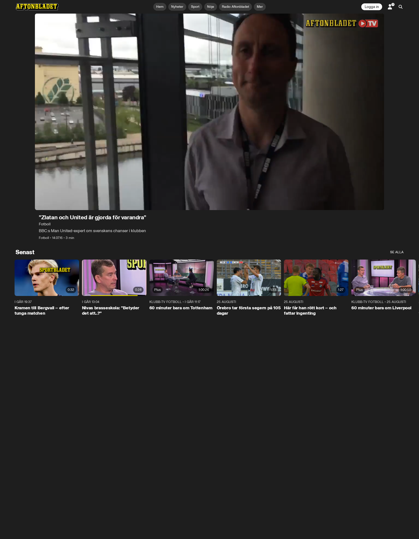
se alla (396, 252)
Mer (260, 7)
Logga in (372, 7)
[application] (209, 112)
